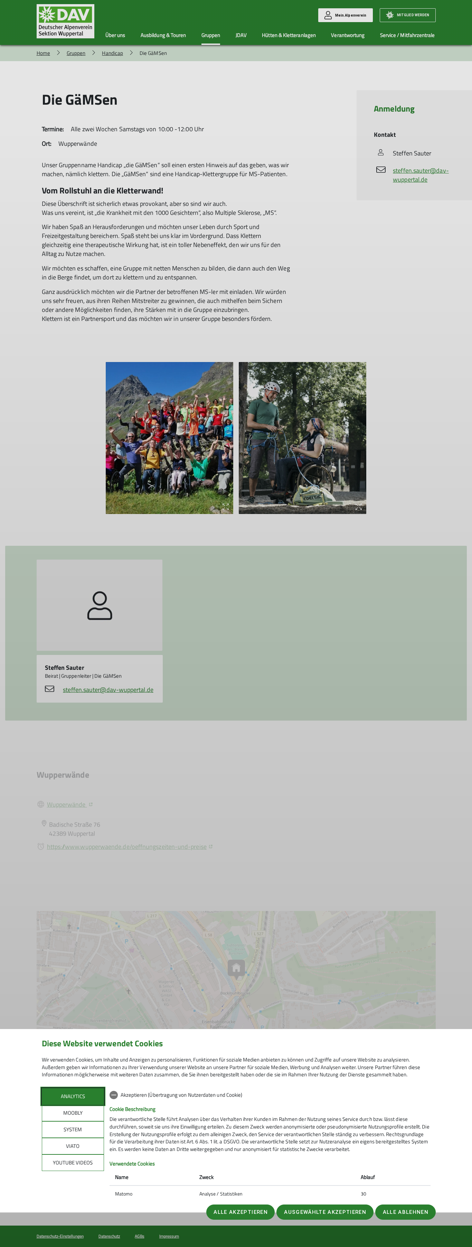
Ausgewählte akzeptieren (325, 1212)
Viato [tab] (72, 1146)
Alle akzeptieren (240, 1212)
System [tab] (73, 1129)
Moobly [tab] (73, 1113)
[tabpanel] (270, 1145)
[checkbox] (270, 1095)
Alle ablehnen (405, 1212)
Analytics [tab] (73, 1096)
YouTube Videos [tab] (73, 1163)
